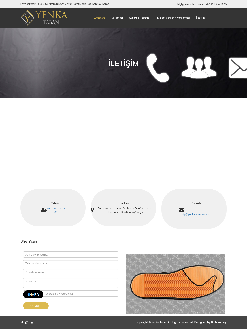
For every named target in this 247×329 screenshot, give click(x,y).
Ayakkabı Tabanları (140, 17)
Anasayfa (99, 17)
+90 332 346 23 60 (216, 4)
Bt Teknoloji (219, 322)
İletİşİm (200, 17)
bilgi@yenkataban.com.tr (190, 4)
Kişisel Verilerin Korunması (173, 17)
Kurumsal (117, 17)
